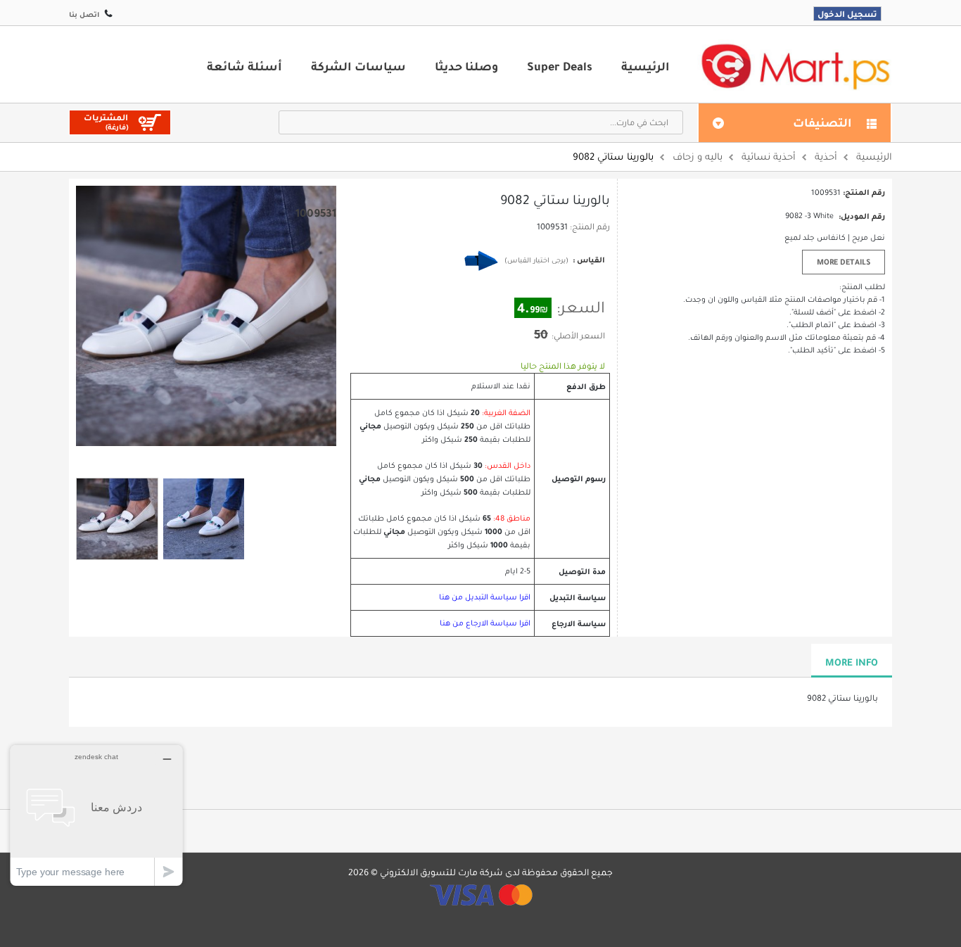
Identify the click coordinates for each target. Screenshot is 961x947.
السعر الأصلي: (578, 335)
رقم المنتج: (590, 226)
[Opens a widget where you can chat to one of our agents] (96, 815)
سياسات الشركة (358, 66)
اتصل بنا (84, 14)
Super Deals (559, 66)
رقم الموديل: (862, 216)
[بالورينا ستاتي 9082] (117, 519)
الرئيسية (645, 66)
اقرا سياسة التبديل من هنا (484, 597)
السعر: (580, 307)
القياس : (588, 259)
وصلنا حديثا (466, 66)
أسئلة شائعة (244, 66)
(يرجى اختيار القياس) (536, 260)
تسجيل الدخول (847, 13)
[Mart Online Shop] (795, 66)
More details (843, 261)
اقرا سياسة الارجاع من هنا (485, 623)
